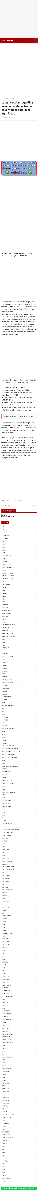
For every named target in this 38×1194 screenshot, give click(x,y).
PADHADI (19, 939)
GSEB (19, 734)
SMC (19, 1045)
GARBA (19, 700)
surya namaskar (19, 1178)
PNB (19, 959)
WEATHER (19, 1132)
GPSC (19, 723)
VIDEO (19, 1112)
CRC (19, 645)
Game (19, 760)
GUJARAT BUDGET (19, 746)
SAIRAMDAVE (19, 1014)
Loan (19, 855)
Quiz (19, 971)
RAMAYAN (19, 982)
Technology (19, 1097)
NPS (19, 924)
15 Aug (19, 530)
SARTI (19, 1022)
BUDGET (19, 605)
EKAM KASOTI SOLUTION (19, 682)
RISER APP (19, 1002)
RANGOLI (19, 988)
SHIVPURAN (19, 1037)
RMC (19, 1005)
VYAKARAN (19, 1123)
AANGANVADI (19, 535)
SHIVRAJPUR (19, 1040)
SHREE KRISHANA (19, 1042)
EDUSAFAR (19, 677)
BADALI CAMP (19, 564)
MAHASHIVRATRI (19, 867)
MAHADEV (19, 864)
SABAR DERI (19, 1011)
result (19, 1172)
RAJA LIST (19, 976)
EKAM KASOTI (19, 680)
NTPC (19, 927)
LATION (19, 844)
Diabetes (19, 668)
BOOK (19, 593)
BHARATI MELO (19, 579)
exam (19, 1152)
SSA (19, 1051)
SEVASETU (19, 1031)
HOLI (19, 778)
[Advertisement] (19, 19)
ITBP (19, 815)
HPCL (19, 786)
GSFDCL (19, 737)
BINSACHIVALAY (19, 584)
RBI (19, 999)
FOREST (19, 694)
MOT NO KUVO (19, 890)
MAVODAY (19, 878)
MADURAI (19, 858)
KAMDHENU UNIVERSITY (19, 829)
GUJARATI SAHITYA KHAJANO (19, 752)
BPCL (19, 596)
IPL (19, 809)
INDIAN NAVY (19, 803)
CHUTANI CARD (19, 633)
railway (19, 1169)
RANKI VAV (19, 991)
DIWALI (19, 659)
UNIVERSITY (19, 1103)
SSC (19, 1054)
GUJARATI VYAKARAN (19, 757)
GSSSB (19, 743)
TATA (19, 1080)
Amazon (19, 561)
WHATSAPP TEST (19, 1138)
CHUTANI (19, 631)
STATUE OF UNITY (19, 1057)
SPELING (19, 1048)
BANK (19, 570)
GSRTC (19, 740)
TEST (19, 1086)
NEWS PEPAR (19, 916)
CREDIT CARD (19, 648)
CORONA (19, 642)
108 (19, 527)
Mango (19, 899)
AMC (19, 544)
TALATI (19, 1074)
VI (19, 1109)
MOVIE (19, 893)
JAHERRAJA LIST (19, 821)
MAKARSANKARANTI (19, 870)
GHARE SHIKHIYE (19, 705)
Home (3, 99)
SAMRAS (19, 1017)
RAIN (19, 973)
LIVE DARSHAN (19, 850)
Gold (19, 763)
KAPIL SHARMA (19, 832)
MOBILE (19, 887)
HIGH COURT (19, 775)
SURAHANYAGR (19, 1068)
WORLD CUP (19, 1141)
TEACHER (19, 1083)
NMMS (19, 921)
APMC (19, 547)
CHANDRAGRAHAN (19, 625)
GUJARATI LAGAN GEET (19, 749)
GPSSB (19, 726)
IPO (19, 812)
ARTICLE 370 (19, 556)
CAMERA (19, 616)
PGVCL (19, 950)
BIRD (19, 587)
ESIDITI (19, 685)
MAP (19, 873)
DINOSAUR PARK (19, 657)
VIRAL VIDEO (19, 1117)
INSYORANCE (19, 806)
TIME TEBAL (19, 1091)
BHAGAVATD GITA (19, 576)
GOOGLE (19, 717)
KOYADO (19, 838)
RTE (19, 1008)
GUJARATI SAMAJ (19, 754)
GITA (19, 708)
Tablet (19, 1094)
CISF (19, 639)
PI (19, 953)
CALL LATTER (19, 613)
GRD (19, 731)
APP (19, 550)
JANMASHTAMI (19, 824)
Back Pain (19, 608)
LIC (19, 847)
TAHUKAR (19, 1071)
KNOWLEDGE (19, 835)
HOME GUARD (19, 780)
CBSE (19, 619)
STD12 (19, 1066)
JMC (19, 826)
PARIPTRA (19, 945)
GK (19, 711)
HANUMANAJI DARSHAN (19, 766)
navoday (19, 1161)
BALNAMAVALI (19, 567)
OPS (19, 936)
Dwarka (19, 671)
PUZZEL (19, 962)
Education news (19, 688)
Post (19, 968)
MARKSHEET (19, 875)
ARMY (19, 553)
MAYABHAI (19, 881)
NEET (19, 910)
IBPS (19, 795)
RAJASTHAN (19, 979)
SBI (19, 1025)
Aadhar (19, 559)
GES (19, 703)
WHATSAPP (19, 1135)
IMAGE (19, 798)
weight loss (19, 1181)
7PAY (19, 533)
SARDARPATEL (19, 1020)
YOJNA (19, 1143)
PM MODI (19, 956)
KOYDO (19, 841)
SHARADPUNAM (19, 1034)
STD (19, 1060)
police (19, 1166)
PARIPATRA (18, 500)
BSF (19, 602)
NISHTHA (19, 919)
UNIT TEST (19, 1100)
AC (19, 541)
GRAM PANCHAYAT (19, 729)
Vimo (19, 1129)
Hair (19, 789)
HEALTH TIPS (19, 772)
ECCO (19, 674)
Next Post (33, 505)
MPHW (19, 896)
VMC (19, 1120)
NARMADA (19, 901)
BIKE (19, 582)
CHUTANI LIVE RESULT (19, 636)
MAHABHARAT (19, 861)
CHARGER (19, 628)
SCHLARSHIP (19, 1028)
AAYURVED (19, 538)
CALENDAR (19, 610)
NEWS (19, 913)
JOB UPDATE (7, 40)
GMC (19, 714)
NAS (19, 904)
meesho (19, 1158)
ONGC (19, 930)
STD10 (19, 1063)
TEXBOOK (19, 1089)
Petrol (19, 965)
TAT (19, 1077)
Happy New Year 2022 (19, 792)
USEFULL (19, 1106)
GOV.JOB (19, 720)
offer (19, 1164)
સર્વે (19, 1184)
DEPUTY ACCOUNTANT (19, 654)
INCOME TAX (10, 99)
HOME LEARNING (19, 783)
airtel (19, 1146)
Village (19, 1126)
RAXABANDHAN (19, 996)
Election (19, 691)
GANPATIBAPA (19, 697)
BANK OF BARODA (19, 573)
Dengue (19, 665)
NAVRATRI (19, 907)
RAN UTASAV (19, 985)
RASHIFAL (19, 994)
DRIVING (19, 662)
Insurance (19, 818)
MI (19, 884)
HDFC (19, 769)
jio (19, 1155)
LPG (19, 852)
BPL (19, 599)
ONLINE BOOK (19, 933)
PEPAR (19, 947)
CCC (19, 622)
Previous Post (6, 505)
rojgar (19, 1175)
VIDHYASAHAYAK (19, 1115)
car (19, 1149)
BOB (19, 590)
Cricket (19, 651)
